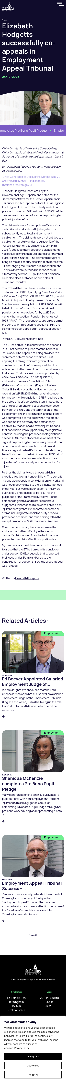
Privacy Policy (21, 1048)
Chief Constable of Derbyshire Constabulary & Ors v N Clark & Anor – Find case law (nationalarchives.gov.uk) (31, 181)
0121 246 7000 (16, 1010)
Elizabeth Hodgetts (27, 578)
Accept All (33, 1056)
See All (33, 935)
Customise (33, 1065)
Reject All (33, 1074)
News (4, 20)
